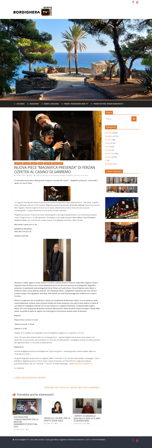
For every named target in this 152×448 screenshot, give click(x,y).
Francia (107, 147)
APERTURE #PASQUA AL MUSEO (29, 377)
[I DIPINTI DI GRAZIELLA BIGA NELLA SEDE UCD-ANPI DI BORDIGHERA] (87, 399)
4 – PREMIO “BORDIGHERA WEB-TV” (75, 104)
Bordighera (109, 136)
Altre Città (18, 163)
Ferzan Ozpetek (54, 175)
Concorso (108, 140)
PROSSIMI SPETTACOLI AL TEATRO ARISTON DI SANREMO (73, 387)
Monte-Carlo (109, 153)
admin (30, 175)
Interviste (108, 150)
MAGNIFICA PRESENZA (66, 175)
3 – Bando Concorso (50, 104)
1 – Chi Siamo (19, 104)
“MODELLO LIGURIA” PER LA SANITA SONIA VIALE (57, 419)
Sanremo (48, 163)
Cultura (26, 163)
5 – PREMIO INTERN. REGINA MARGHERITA (107, 104)
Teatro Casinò (57, 163)
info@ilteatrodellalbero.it (83, 363)
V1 (106, 160)
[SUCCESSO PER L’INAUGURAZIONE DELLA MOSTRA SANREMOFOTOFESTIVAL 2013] (27, 399)
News (40, 163)
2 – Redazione (33, 104)
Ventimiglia (109, 164)
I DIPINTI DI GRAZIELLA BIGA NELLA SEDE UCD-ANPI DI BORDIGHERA (87, 418)
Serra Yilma (84, 175)
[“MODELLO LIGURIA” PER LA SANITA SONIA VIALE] (57, 399)
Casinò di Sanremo (42, 175)
